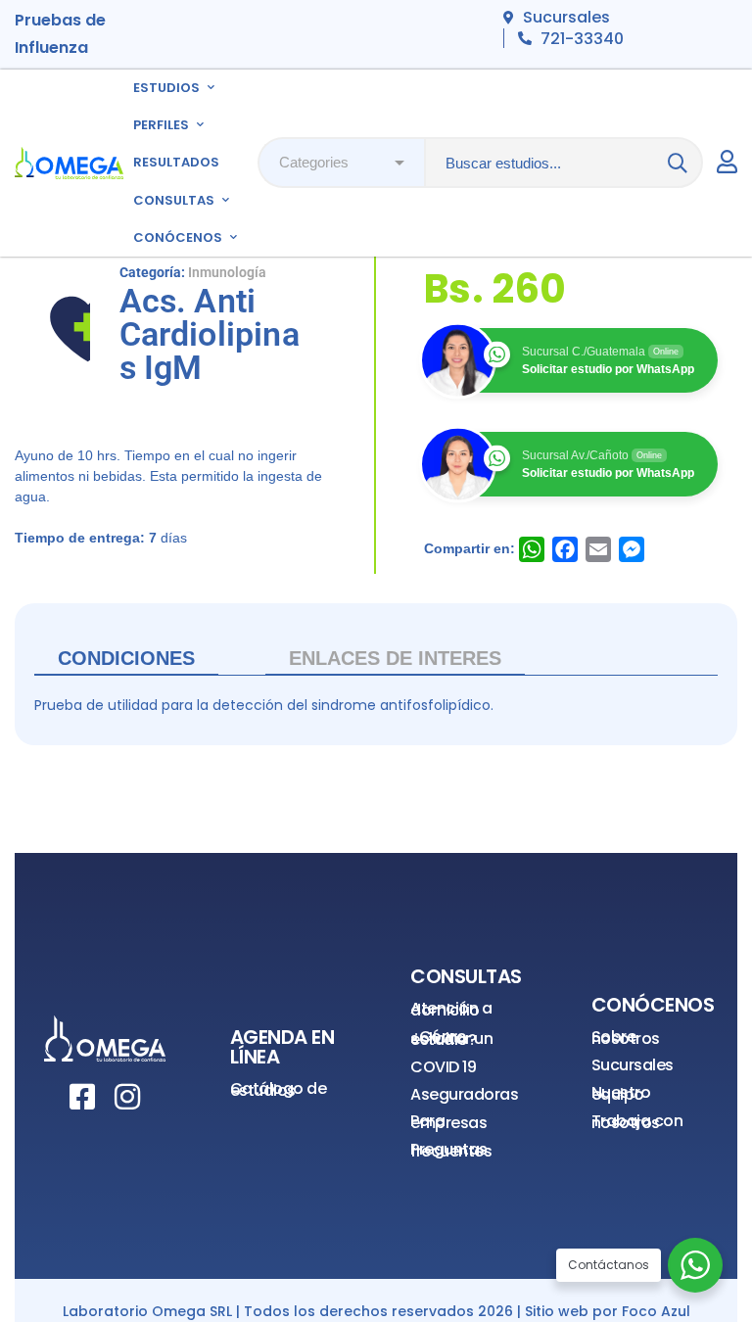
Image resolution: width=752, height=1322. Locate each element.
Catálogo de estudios (278, 1089)
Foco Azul (656, 1311)
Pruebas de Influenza (60, 34)
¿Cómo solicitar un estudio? (451, 1038)
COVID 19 (443, 1067)
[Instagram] (127, 1096)
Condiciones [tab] (126, 658)
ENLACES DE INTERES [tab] (395, 658)
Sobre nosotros (625, 1037)
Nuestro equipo (621, 1093)
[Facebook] (82, 1096)
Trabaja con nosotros (637, 1122)
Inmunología (227, 272)
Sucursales (632, 1065)
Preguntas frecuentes (451, 1150)
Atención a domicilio (451, 1009)
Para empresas (448, 1122)
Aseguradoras (464, 1094)
